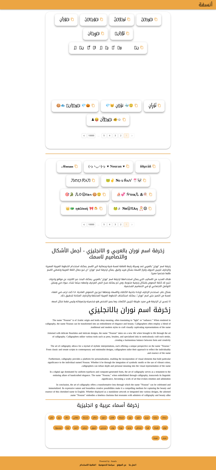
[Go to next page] (84, 135)
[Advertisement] (106, 75)
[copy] (156, 19)
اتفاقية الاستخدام (88, 465)
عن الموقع (121, 465)
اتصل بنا (132, 465)
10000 (91, 136)
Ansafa (114, 461)
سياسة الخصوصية (106, 465)
